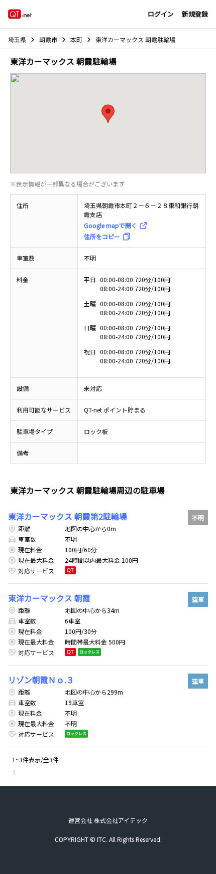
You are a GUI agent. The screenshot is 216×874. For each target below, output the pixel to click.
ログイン (161, 14)
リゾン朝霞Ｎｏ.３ (41, 680)
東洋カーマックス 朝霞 (49, 598)
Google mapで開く (110, 225)
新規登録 (195, 14)
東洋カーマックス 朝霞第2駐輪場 (67, 516)
